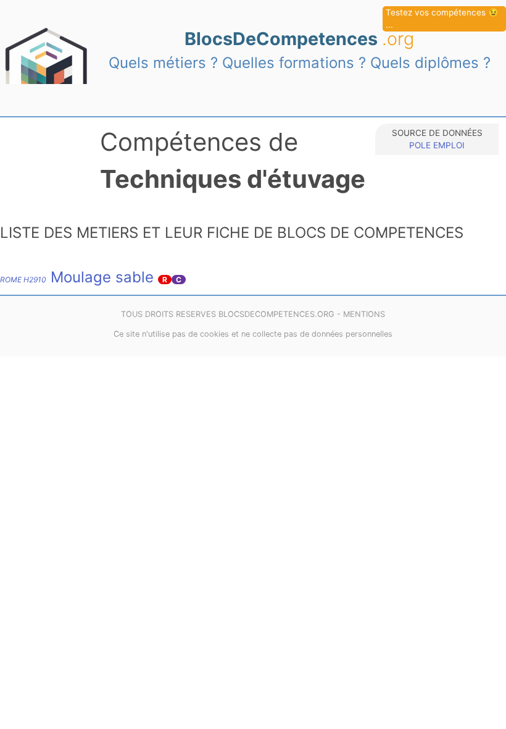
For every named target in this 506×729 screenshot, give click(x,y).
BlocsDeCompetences (299, 38)
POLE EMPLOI (437, 145)
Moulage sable (77, 277)
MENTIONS (364, 314)
